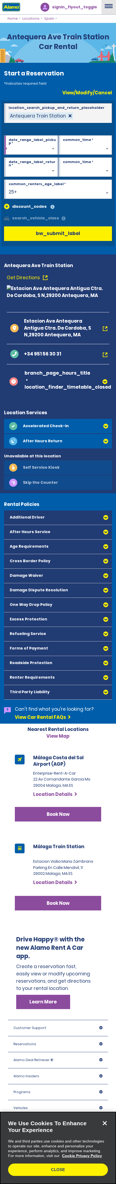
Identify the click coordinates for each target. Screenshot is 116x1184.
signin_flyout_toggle (74, 7)
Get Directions (24, 277)
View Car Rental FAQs (40, 717)
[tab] (58, 426)
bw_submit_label (58, 233)
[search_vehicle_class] (63, 219)
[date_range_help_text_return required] (31, 167)
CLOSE (58, 1169)
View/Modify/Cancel (87, 92)
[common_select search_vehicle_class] (6, 218)
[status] (41, 116)
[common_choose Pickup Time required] (85, 145)
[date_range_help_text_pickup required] (31, 145)
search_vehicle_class (35, 218)
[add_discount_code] (6, 206)
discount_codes (29, 206)
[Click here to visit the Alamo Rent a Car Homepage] (10, 7)
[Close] (104, 1123)
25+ (13, 192)
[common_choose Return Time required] (85, 167)
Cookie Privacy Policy (82, 1156)
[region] (58, 1148)
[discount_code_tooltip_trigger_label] (52, 207)
